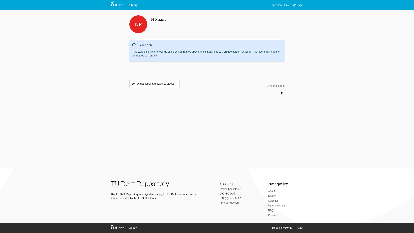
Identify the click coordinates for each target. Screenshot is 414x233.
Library (133, 5)
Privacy (299, 227)
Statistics (273, 200)
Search (272, 195)
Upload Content (277, 205)
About (271, 191)
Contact (272, 215)
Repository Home (280, 5)
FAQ (270, 210)
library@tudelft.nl (229, 202)
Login (298, 5)
